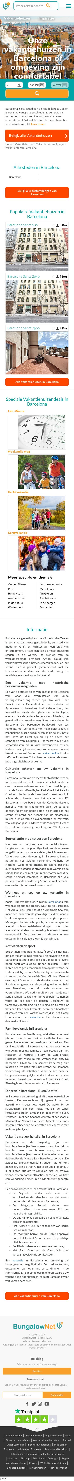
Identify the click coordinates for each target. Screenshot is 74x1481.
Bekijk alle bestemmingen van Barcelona (37, 192)
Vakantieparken (33, 1435)
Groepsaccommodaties (18, 1440)
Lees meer (38, 124)
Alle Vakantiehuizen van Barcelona (37, 1296)
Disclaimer (38, 1458)
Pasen (11, 589)
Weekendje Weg (19, 451)
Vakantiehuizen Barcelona (23, 1454)
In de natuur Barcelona (39, 1444)
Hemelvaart (15, 593)
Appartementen (53, 1435)
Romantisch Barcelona (56, 1449)
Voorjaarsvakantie (51, 584)
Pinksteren (46, 593)
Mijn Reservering (58, 1467)
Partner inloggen (37, 1467)
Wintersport (15, 607)
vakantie (35, 1017)
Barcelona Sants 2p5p (23, 328)
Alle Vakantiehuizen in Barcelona (37, 382)
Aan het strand (17, 598)
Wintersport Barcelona (29, 1449)
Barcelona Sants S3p (22, 225)
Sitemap (25, 1458)
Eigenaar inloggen (16, 1467)
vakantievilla (51, 753)
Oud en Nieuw (17, 584)
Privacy (33, 1463)
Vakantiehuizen (17, 18)
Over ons (12, 1458)
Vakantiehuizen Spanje (52, 1454)
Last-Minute (16, 411)
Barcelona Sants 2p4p (23, 276)
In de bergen (47, 603)
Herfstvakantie (18, 492)
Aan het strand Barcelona (46, 1440)
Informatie (13, 23)
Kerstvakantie (17, 532)
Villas (68, 1435)
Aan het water (48, 598)
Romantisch (47, 607)
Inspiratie (46, 18)
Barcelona (15, 177)
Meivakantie (47, 589)
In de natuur (15, 603)
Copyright (53, 1458)
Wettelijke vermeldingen (53, 1463)
